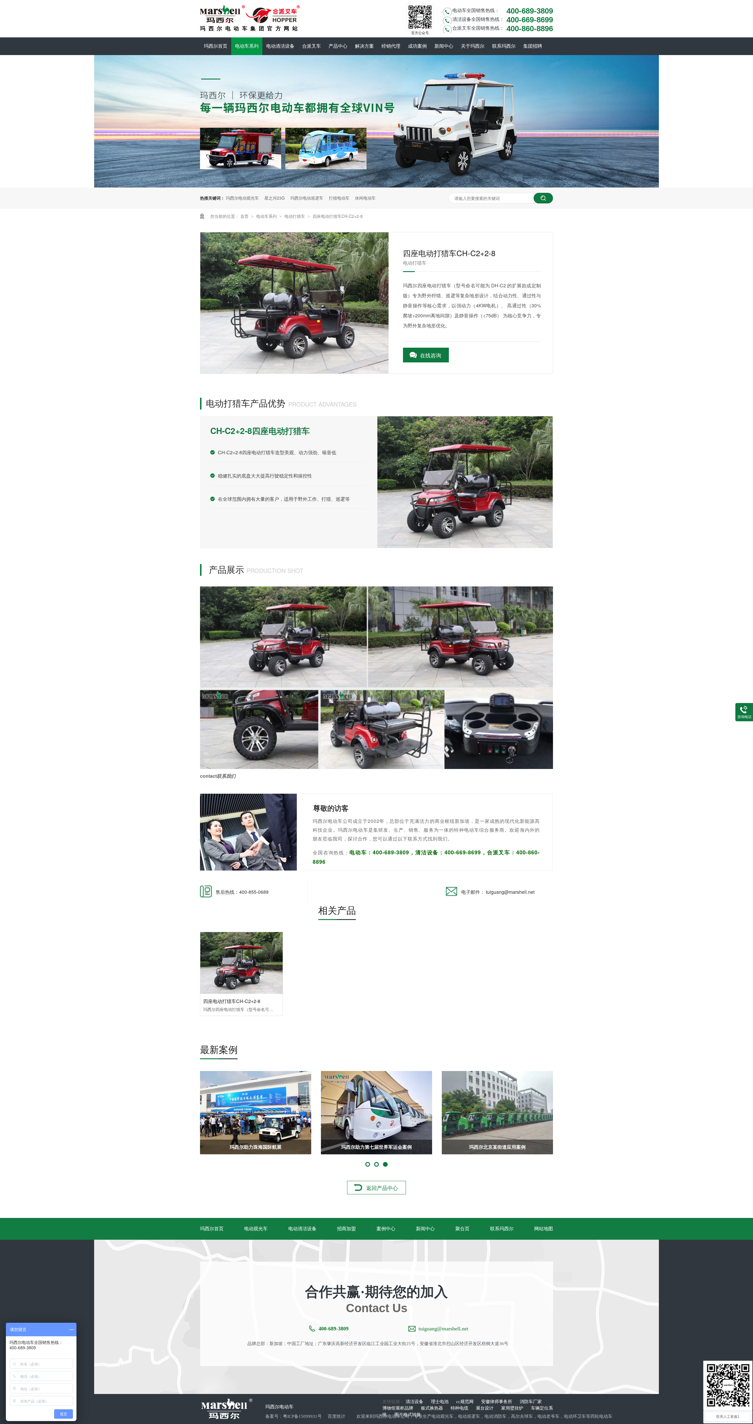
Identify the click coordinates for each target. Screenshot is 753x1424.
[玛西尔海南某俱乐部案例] (255, 1113)
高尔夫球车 (522, 1416)
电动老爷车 (548, 1416)
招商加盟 (346, 1228)
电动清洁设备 (280, 46)
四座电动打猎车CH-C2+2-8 (338, 216)
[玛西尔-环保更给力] (376, 186)
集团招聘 (532, 46)
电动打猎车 (295, 216)
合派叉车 (311, 46)
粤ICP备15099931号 (302, 1416)
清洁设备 (415, 1401)
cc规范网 (465, 1401)
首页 (245, 216)
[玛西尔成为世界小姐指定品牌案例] (376, 1113)
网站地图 (543, 1228)
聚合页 (462, 1228)
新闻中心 (443, 46)
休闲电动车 (365, 198)
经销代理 (391, 46)
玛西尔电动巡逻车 (306, 198)
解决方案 (364, 46)
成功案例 (417, 46)
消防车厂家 (531, 1401)
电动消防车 (495, 1416)
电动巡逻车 (469, 1416)
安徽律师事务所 (497, 1401)
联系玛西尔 (504, 46)
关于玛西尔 (472, 46)
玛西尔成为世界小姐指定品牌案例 (376, 1146)
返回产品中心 (382, 1187)
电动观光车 (256, 1228)
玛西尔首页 (215, 46)
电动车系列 (247, 46)
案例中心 (385, 1228)
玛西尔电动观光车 (242, 198)
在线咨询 (430, 355)
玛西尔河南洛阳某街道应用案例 (497, 1146)
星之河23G (274, 198)
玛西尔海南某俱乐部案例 (255, 1146)
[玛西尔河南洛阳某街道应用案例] (497, 1113)
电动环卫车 (575, 1416)
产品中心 (338, 46)
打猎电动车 (339, 198)
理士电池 (440, 1401)
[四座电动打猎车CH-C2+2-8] (241, 963)
